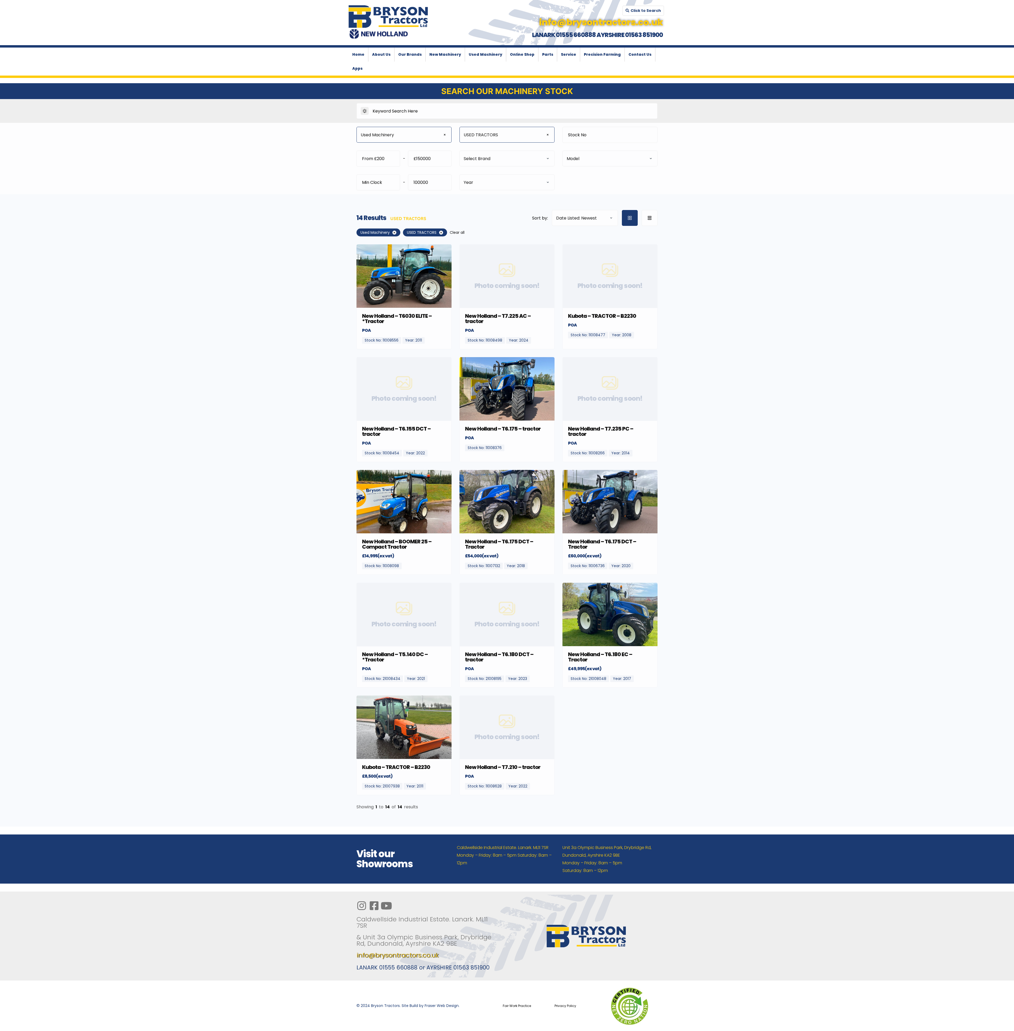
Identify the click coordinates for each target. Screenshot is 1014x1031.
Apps (357, 68)
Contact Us (639, 54)
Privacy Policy (565, 1006)
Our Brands (410, 54)
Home (358, 54)
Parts (547, 54)
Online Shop (522, 54)
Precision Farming (602, 54)
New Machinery (445, 54)
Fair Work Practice (517, 1006)
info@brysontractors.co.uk (397, 955)
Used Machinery (485, 54)
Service (568, 54)
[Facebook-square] (374, 906)
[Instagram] (361, 906)
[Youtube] (386, 906)
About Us (381, 54)
